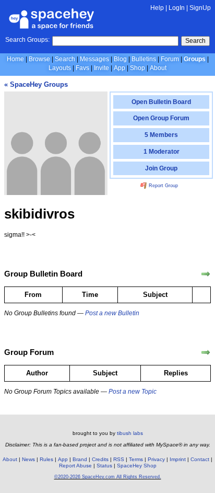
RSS (118, 459)
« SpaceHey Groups (36, 84)
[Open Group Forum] (205, 352)
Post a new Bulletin (112, 313)
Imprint (178, 459)
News (28, 459)
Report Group (162, 185)
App (119, 68)
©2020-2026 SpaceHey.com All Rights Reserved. (107, 476)
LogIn (177, 8)
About (158, 68)
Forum (170, 59)
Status (104, 465)
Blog (120, 59)
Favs (82, 68)
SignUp (200, 8)
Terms (136, 459)
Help (157, 8)
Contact (199, 459)
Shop (137, 68)
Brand (80, 459)
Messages (94, 59)
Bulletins (144, 59)
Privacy (156, 459)
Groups (195, 59)
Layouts (60, 68)
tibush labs (130, 433)
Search (195, 40)
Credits (100, 459)
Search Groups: (27, 39)
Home (15, 59)
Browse (39, 59)
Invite (101, 68)
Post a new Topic (133, 391)
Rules (46, 459)
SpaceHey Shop (137, 465)
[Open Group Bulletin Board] (205, 274)
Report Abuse (75, 465)
